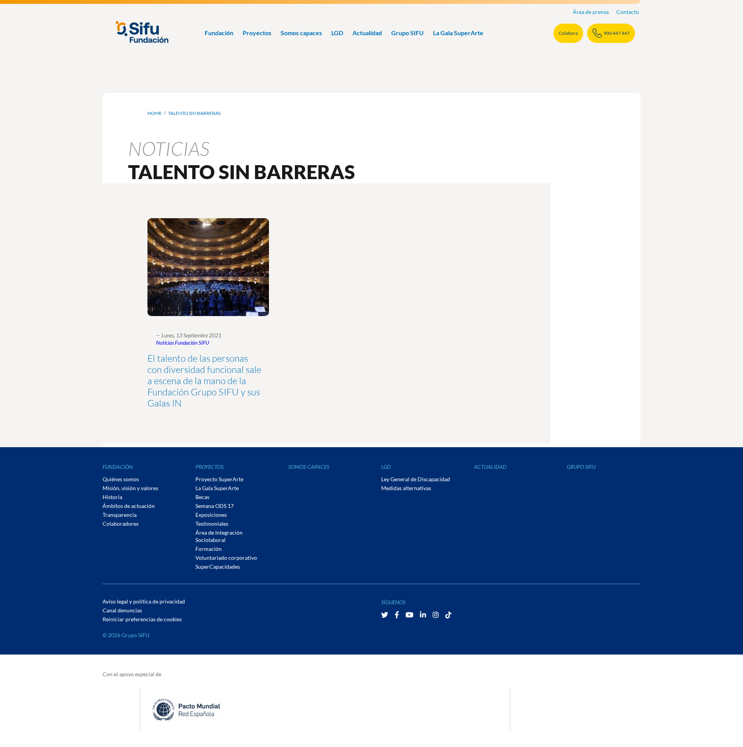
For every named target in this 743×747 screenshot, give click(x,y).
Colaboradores (121, 523)
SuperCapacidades (217, 566)
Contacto (627, 12)
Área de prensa (591, 12)
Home (154, 113)
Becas (202, 497)
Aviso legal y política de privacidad (144, 601)
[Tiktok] (448, 614)
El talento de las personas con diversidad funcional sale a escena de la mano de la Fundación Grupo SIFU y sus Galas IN (204, 380)
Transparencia (120, 514)
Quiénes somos (121, 479)
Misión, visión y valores (130, 488)
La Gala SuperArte (458, 32)
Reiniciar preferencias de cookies (142, 619)
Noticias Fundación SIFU (182, 342)
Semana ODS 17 (214, 506)
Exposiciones (211, 514)
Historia (112, 497)
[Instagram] (436, 614)
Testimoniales (211, 523)
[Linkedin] (423, 614)
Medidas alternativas (406, 488)
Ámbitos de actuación (129, 506)
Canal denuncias (122, 610)
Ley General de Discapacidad (415, 479)
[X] (385, 614)
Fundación (219, 32)
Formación (208, 548)
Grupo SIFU (407, 32)
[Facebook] (397, 614)
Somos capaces (301, 32)
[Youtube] (410, 614)
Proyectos (257, 32)
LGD (337, 32)
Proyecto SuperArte (219, 479)
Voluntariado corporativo (226, 557)
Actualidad (367, 32)
